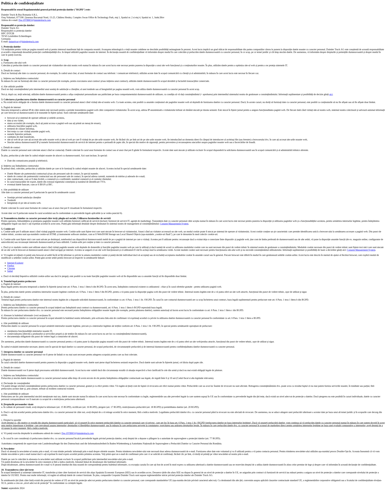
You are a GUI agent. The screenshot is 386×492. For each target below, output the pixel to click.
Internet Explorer (15, 263)
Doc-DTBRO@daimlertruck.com (35, 20)
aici (331, 94)
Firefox (10, 265)
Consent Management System (174, 223)
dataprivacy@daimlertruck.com (24, 41)
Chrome (11, 268)
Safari (10, 271)
